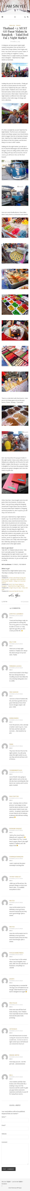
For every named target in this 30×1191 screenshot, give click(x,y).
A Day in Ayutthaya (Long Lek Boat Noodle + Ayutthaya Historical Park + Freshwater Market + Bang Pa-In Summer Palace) (14, 580)
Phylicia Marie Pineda (16, 953)
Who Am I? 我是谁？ (6, 1181)
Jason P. (11, 979)
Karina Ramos (13, 718)
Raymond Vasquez (15, 828)
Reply (10, 617)
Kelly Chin (12, 642)
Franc (11, 744)
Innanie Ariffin (14, 1055)
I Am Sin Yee (15, 6)
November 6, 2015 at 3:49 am (16, 615)
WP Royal (19, 1188)
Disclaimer (4, 1184)
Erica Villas (13, 1003)
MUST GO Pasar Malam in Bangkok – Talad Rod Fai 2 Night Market (13, 585)
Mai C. (11, 1075)
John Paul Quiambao (16, 614)
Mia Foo (12, 900)
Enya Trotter (13, 796)
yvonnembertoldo (15, 770)
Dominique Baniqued (16, 856)
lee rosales (13, 1029)
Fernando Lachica (15, 666)
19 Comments (24, 601)
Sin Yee (5, 601)
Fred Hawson (13, 692)
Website (4, 1134)
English (12, 25)
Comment (4, 1142)
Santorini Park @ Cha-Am (16, 591)
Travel (18, 25)
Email (4, 1125)
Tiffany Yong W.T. (15, 876)
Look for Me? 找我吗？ (17, 1181)
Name (4, 1117)
